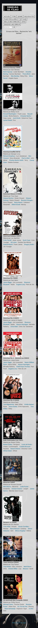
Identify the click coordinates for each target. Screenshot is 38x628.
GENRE (20, 16)
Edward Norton (8, 198)
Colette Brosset (25, 446)
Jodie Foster (24, 486)
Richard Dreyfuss (9, 156)
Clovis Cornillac (23, 526)
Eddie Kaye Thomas (23, 366)
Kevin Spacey (8, 72)
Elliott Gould (16, 204)
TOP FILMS (22, 19)
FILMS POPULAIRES (10, 19)
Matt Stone (28, 566)
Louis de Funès (27, 444)
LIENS (23, 22)
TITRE (14, 16)
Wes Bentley (15, 76)
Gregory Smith (29, 244)
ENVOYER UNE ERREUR (12, 24)
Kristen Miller (13, 569)
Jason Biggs (7, 282)
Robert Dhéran (16, 449)
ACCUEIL (7, 16)
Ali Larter (14, 242)
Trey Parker (7, 566)
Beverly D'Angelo (27, 200)
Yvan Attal (7, 526)
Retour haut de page (19, 623)
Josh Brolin (17, 118)
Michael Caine (8, 604)
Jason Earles (13, 406)
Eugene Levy (20, 284)
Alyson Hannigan (22, 324)
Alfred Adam (7, 451)
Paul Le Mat (26, 158)
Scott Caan (27, 240)
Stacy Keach (18, 202)
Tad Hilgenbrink (8, 404)
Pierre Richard (15, 529)
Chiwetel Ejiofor (25, 116)
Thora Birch (26, 74)
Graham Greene (17, 489)
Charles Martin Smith (16, 160)
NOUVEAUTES (29, 16)
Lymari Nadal (7, 120)
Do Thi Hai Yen (22, 606)
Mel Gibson (7, 486)
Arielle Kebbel (29, 404)
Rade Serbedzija (10, 608)
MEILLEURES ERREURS (11, 22)
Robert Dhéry (8, 444)
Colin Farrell (7, 240)
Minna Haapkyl (20, 531)
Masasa (26, 569)
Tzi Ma (31, 608)
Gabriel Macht (8, 244)
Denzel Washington (10, 114)
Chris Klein (14, 326)
